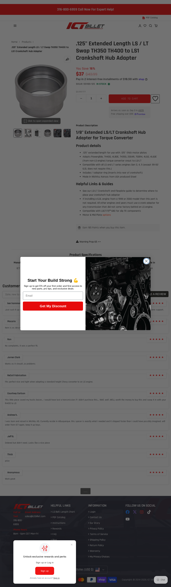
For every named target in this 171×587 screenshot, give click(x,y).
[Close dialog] (146, 261)
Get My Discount (53, 306)
